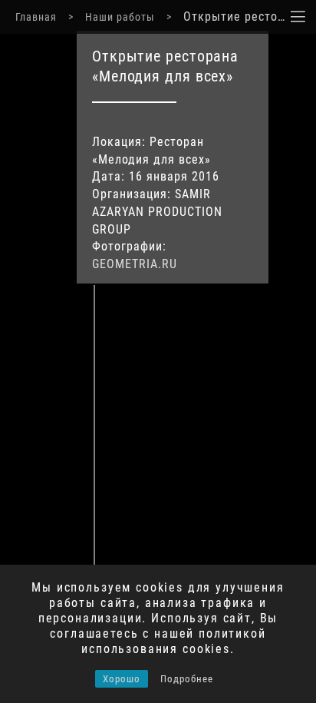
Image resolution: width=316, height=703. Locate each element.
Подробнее (186, 679)
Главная (36, 17)
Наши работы (120, 17)
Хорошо (121, 679)
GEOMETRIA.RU (134, 264)
